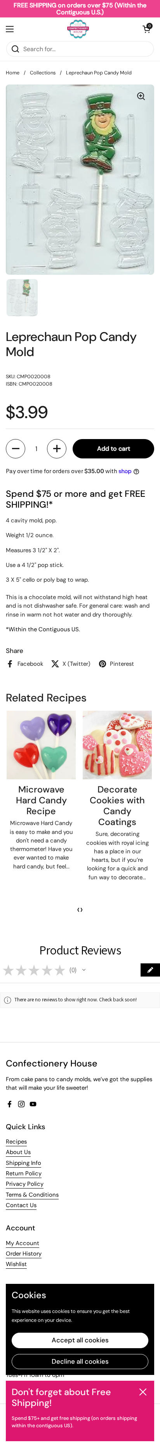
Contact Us (21, 1205)
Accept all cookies (80, 1340)
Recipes (16, 1142)
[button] (146, 29)
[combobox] (80, 49)
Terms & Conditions (32, 1195)
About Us (18, 1152)
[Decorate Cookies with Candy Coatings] (117, 745)
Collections (43, 72)
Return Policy (24, 1173)
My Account (22, 1243)
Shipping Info (23, 1163)
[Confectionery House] (78, 29)
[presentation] (78, 909)
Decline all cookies (80, 1361)
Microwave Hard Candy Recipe (41, 800)
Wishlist (16, 1264)
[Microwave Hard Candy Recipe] (41, 745)
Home (12, 72)
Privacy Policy (24, 1184)
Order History (24, 1254)
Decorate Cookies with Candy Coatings (117, 806)
